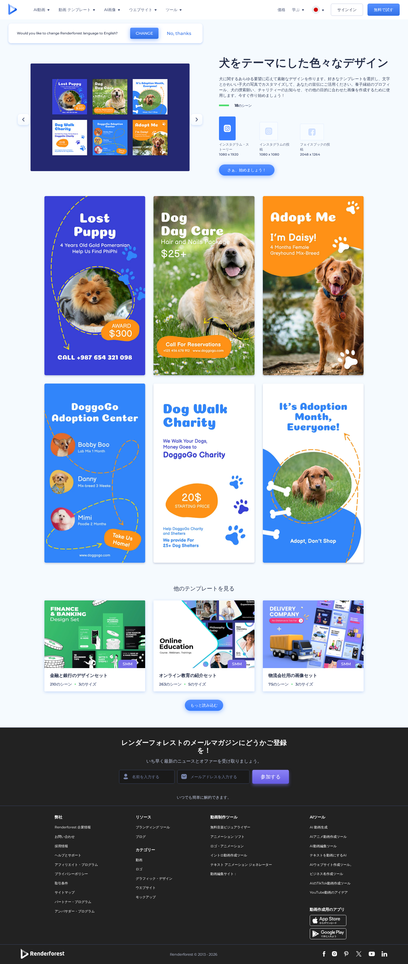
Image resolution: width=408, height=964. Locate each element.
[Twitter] (359, 954)
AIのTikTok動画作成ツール (330, 883)
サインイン (347, 9)
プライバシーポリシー (71, 874)
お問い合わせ (65, 836)
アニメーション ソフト (227, 836)
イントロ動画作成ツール (228, 855)
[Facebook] (324, 954)
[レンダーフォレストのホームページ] (12, 10)
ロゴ (139, 869)
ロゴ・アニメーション (227, 846)
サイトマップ (65, 892)
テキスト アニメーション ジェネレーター (241, 864)
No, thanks (179, 33)
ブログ (141, 836)
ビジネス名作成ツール (326, 874)
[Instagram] (334, 954)
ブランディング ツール (153, 827)
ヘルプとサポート (68, 855)
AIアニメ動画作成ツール (328, 836)
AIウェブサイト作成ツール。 (331, 864)
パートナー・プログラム (73, 902)
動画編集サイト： (223, 874)
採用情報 (61, 846)
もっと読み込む (204, 705)
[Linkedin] (384, 954)
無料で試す (383, 9)
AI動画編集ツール (323, 846)
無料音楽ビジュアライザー (230, 827)
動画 (139, 860)
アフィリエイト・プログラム (76, 864)
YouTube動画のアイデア (329, 892)
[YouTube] (372, 954)
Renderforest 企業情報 (73, 827)
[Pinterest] (346, 954)
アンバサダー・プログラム (75, 911)
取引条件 (61, 883)
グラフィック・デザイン (154, 878)
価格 (281, 9)
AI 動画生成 (319, 827)
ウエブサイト (146, 888)
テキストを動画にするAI (328, 855)
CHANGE (144, 33)
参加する (271, 777)
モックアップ (146, 897)
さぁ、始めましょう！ (246, 170)
